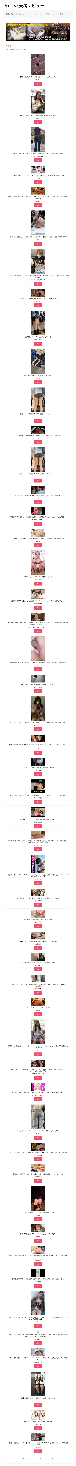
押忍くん (38, 1133)
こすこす (38, 665)
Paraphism (38, 1281)
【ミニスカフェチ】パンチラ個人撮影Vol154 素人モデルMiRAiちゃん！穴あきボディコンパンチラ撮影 (38, 1152)
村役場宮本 (38, 989)
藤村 (38, 239)
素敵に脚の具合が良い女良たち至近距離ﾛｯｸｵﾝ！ (38, 375)
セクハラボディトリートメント (38, 627)
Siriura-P (38, 1010)
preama (38, 201)
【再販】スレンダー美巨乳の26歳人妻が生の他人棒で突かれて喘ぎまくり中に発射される (38, 538)
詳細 (38, 83)
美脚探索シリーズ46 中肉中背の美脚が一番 (38, 337)
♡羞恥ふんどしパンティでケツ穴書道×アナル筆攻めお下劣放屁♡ (38, 819)
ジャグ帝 (38, 378)
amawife (38, 541)
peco (38, 1401)
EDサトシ (38, 879)
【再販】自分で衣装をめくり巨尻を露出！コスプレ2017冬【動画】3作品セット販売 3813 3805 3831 (38, 237)
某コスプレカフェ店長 (38, 1074)
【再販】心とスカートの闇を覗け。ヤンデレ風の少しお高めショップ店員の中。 (38, 898)
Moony (38, 1215)
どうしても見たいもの (38, 725)
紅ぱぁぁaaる (38, 822)
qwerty (38, 79)
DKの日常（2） (38, 1362)
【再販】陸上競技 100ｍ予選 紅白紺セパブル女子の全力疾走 (38, 77)
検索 (62, 14)
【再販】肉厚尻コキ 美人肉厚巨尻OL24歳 (38, 1007)
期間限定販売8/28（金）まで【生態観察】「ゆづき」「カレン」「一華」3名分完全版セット (38, 601)
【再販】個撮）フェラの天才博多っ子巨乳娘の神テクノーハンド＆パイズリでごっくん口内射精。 (38, 795)
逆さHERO (38, 901)
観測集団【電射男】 (38, 519)
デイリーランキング (34, 14)
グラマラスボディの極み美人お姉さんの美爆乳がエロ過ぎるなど (38, 684)
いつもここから (38, 339)
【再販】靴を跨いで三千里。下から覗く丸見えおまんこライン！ (38, 962)
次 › (53, 1458)
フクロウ (38, 1237)
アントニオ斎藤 (38, 798)
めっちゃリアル (38, 687)
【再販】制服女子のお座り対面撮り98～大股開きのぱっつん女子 (38, 1398)
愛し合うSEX (38, 845)
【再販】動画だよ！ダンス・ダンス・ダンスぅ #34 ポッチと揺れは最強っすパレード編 (38, 175)
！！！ (38, 416)
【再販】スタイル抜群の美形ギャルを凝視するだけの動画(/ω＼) (38, 941)
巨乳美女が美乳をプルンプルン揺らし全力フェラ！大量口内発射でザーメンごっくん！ (38, 1174)
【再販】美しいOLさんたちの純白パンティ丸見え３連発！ (38, 767)
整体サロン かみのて (38, 1095)
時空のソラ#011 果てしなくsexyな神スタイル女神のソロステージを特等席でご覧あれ (38, 153)
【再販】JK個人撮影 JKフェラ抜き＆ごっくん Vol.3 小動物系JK (38, 1234)
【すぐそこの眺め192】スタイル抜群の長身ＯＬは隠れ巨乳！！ (38, 115)
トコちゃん (38, 579)
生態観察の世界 (38, 604)
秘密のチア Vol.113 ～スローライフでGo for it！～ (38, 1421)
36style (38, 118)
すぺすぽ (38, 178)
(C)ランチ (38, 1339)
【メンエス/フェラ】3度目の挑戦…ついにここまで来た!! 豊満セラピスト (38, 298)
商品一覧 (9, 14)
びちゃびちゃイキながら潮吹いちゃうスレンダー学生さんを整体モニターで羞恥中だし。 (38, 1092)
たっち (38, 498)
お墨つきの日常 (38, 922)
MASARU (38, 1424)
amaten (38, 749)
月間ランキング (51, 14)
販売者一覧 (20, 14)
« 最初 (24, 1458)
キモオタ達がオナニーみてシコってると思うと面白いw (38, 577)
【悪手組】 (38, 1447)
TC (38, 1050)
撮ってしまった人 (38, 438)
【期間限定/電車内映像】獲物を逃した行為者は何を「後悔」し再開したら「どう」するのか (38, 1279)
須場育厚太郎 (38, 1177)
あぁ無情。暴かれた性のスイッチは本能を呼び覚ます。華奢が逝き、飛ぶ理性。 (38, 495)
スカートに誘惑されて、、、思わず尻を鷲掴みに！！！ (38, 1212)
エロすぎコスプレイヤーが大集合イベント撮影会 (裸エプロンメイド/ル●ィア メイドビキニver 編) (38, 662)
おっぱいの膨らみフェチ (38, 280)
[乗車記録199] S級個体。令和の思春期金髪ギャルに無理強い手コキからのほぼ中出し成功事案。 (38, 517)
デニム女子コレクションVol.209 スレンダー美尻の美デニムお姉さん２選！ (38, 1131)
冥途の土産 (38, 1260)
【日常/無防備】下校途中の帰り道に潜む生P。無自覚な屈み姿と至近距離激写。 (38, 435)
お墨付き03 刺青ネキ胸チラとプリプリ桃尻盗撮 (38, 919)
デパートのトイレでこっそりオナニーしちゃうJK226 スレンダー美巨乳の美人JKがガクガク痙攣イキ (38, 722)
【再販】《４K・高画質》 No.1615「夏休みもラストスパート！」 (38, 414)
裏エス (38, 301)
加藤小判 (38, 944)
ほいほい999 (38, 1155)
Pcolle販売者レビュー (23, 5)
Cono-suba (38, 770)
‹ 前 (29, 1458)
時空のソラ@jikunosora (38, 156)
